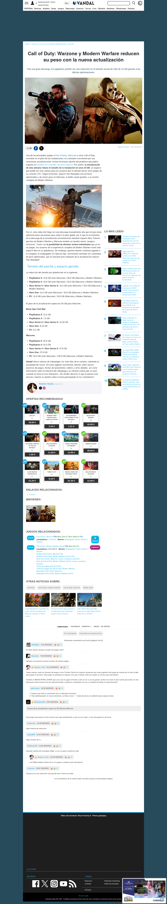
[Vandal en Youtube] (63, 883)
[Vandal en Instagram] (54, 883)
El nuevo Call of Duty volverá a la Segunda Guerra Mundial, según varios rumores (63, 611)
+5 (61, 688)
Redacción (88, 881)
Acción (83, 539)
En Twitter (105, 626)
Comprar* (95, 547)
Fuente (32, 494)
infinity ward (88, 588)
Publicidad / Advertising (112, 881)
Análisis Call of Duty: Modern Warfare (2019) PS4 (55, 556)
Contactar (88, 884)
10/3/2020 (52, 539)
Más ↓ (67, 3)
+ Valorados (75, 626)
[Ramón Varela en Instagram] (44, 388)
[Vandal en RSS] (73, 883)
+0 (60, 645)
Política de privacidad (111, 884)
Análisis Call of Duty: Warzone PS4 (49, 554)
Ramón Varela (123, 147)
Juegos (61, 8)
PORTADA (28, 8)
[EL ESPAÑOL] (140, 3)
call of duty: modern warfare (49, 588)
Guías (53, 8)
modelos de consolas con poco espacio (55, 165)
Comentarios (62, 627)
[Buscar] (133, 3)
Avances (80, 8)
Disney (53, 2)
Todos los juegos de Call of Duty (48, 566)
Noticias (37, 8)
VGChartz (88, 890)
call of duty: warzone (72, 588)
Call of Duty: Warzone (66, 155)
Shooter (39, 542)
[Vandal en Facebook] (36, 883)
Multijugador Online (72, 539)
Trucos (88, 8)
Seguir (30, 538)
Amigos (96, 626)
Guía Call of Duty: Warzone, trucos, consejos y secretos (57, 558)
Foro (94, 8)
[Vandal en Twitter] (45, 883)
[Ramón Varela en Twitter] (40, 388)
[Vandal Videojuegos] (83, 3)
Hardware (111, 8)
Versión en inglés (83, 896)
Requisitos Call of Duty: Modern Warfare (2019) (54, 573)
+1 (66, 667)
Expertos (86, 626)
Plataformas (121, 8)
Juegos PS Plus (43, 5)
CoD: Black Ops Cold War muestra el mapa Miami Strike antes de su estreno (88, 611)
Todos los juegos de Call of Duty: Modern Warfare (55, 568)
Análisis (46, 8)
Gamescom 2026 (43, 2)
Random (101, 8)
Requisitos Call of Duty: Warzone (49, 571)
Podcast (131, 8)
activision (31, 588)
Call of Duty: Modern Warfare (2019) (50, 546)
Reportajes (70, 8)
